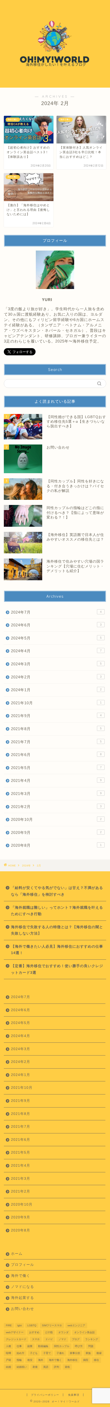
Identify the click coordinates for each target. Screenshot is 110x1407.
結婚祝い (22, 1366)
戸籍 (8, 1360)
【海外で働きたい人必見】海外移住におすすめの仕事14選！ (57, 950)
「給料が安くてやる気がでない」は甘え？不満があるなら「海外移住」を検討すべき (57, 891)
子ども (34, 1353)
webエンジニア (76, 1325)
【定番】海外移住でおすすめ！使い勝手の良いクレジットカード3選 (57, 969)
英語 (45, 1366)
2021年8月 (56, 729)
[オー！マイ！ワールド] (55, 83)
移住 (96, 1360)
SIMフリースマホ (52, 1325)
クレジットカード (16, 1339)
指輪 (19, 1360)
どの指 (49, 1332)
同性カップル (61, 1346)
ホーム (17, 1254)
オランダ (63, 1332)
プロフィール (22, 1265)
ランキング (91, 1339)
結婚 (8, 1366)
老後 (35, 1366)
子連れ (60, 1353)
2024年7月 (56, 612)
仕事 (19, 1346)
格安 (29, 1360)
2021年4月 (56, 780)
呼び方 (79, 1346)
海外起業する (22, 1298)
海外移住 (72, 1360)
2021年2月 (56, 806)
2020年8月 (56, 845)
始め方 (20, 1353)
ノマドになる (22, 1287)
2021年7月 (56, 742)
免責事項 (73, 1394)
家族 (88, 1353)
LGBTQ (31, 1325)
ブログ (76, 1339)
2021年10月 (56, 703)
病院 (85, 1360)
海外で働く (20, 1276)
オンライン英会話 (84, 1332)
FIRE (9, 1325)
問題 (90, 1346)
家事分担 (75, 1353)
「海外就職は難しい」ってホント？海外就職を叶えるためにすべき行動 (57, 911)
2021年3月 (56, 793)
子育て (47, 1353)
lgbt (19, 1325)
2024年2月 (56, 677)
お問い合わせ (22, 1309)
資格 (67, 1366)
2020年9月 (56, 832)
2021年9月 (56, 715)
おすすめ (34, 1332)
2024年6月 (56, 625)
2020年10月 (56, 819)
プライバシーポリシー (45, 1394)
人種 (8, 1346)
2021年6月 (56, 754)
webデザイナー (15, 1332)
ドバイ (49, 1339)
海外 (40, 1360)
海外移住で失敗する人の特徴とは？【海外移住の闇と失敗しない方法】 (57, 930)
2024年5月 (56, 638)
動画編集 (43, 1346)
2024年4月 (56, 651)
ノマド (62, 1339)
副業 (29, 1346)
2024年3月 (56, 664)
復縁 (99, 1353)
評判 (56, 1366)
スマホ (36, 1339)
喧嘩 (8, 1353)
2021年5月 (56, 767)
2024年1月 (56, 690)
